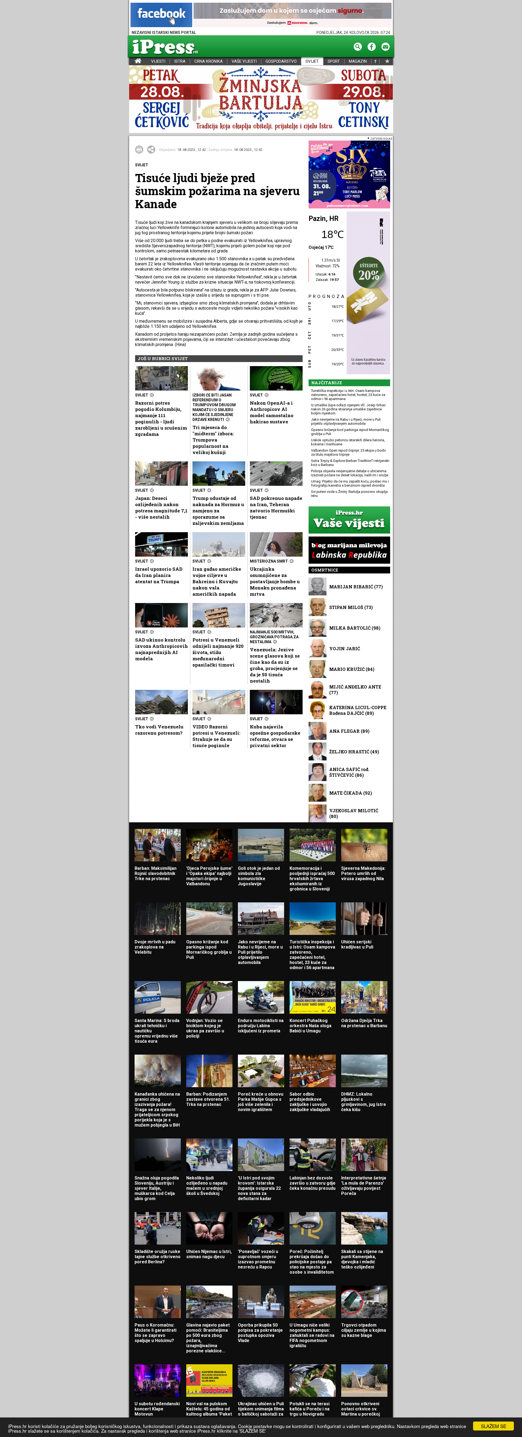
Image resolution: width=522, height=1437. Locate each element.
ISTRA (179, 61)
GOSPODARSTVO (281, 61)
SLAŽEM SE (493, 1426)
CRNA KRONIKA (208, 61)
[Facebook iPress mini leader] (161, 15)
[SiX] (349, 175)
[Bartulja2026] (261, 99)
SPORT (334, 61)
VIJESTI (158, 61)
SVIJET (312, 61)
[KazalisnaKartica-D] (367, 293)
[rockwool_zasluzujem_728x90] (292, 15)
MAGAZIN (358, 61)
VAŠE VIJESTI (244, 61)
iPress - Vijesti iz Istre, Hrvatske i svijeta (132, 61)
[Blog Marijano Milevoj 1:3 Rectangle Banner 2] (349, 550)
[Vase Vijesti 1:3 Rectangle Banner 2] (349, 520)
